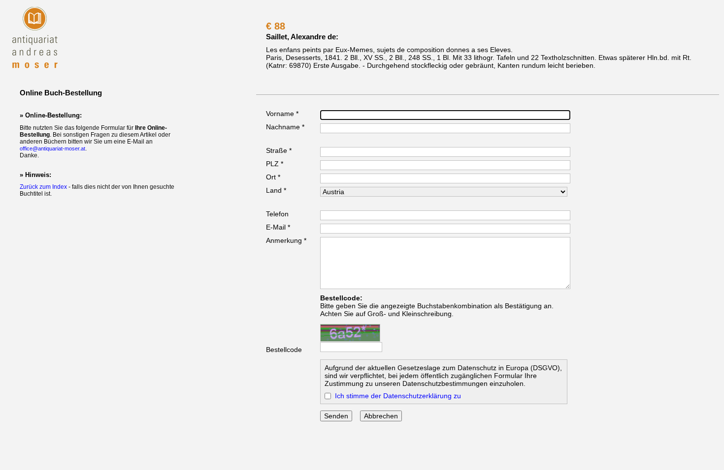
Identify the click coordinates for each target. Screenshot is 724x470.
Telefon (277, 214)
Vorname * (282, 114)
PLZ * (274, 164)
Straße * (279, 150)
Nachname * (285, 127)
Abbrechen (381, 416)
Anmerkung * (286, 240)
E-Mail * (278, 227)
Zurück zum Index (43, 186)
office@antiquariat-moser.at (52, 148)
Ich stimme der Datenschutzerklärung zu (398, 396)
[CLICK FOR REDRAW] (350, 333)
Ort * (273, 177)
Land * (276, 190)
